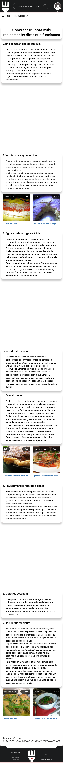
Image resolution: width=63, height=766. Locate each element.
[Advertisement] (31, 118)
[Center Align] (46, 4)
